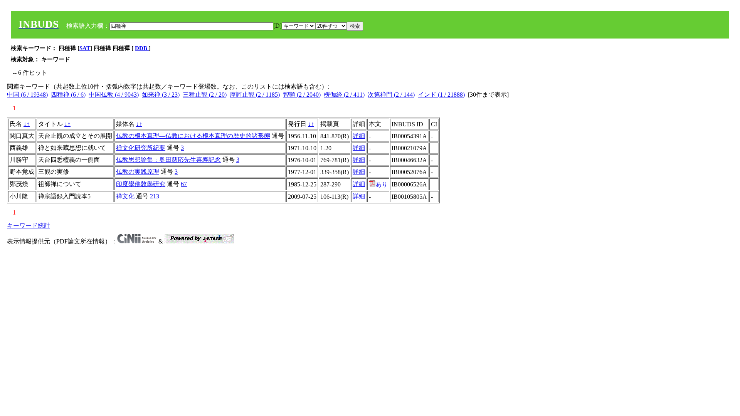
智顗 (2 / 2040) (302, 94)
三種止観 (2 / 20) (205, 94)
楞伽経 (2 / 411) (344, 94)
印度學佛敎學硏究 (140, 184)
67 (184, 184)
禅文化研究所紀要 (140, 147)
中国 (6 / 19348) (27, 94)
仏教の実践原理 (137, 171)
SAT (84, 48)
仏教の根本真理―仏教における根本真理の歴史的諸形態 (193, 136)
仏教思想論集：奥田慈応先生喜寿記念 (168, 159)
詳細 (359, 136)
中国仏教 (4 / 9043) (114, 94)
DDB (142, 48)
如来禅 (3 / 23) (161, 94)
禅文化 (125, 196)
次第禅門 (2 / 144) (391, 94)
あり (381, 184)
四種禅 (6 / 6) (68, 94)
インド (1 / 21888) (441, 94)
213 (154, 196)
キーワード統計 (28, 225)
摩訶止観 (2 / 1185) (255, 94)
